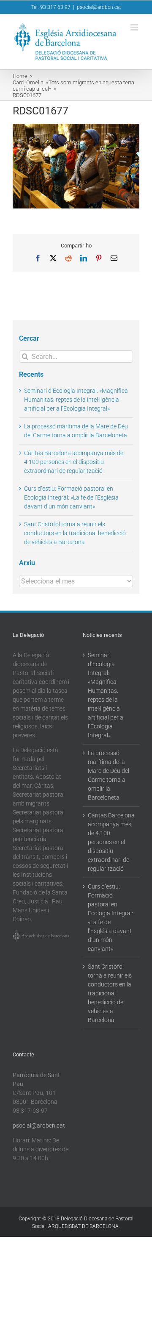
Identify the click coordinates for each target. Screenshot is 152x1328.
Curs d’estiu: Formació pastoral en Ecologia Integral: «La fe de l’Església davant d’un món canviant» (71, 497)
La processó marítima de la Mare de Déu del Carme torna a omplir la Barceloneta (108, 775)
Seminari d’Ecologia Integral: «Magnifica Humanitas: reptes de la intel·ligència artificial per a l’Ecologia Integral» (76, 399)
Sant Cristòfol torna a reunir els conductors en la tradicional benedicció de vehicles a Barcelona (75, 533)
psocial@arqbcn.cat (99, 7)
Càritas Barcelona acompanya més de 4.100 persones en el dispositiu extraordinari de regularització (73, 462)
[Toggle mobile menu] (134, 27)
